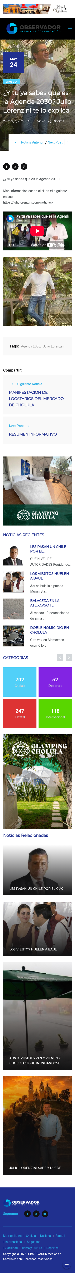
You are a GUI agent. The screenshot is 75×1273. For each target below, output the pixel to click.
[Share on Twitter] (15, 166)
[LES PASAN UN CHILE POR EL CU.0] (13, 555)
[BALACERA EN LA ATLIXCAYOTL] (13, 609)
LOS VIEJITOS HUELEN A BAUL (33, 949)
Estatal (60, 1235)
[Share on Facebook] (6, 166)
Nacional (45, 1235)
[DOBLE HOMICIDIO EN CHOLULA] (13, 636)
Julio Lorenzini (53, 346)
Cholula (11, 82)
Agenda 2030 (30, 346)
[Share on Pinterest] (24, 166)
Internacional (13, 1242)
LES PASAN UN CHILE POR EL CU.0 (36, 889)
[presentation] (60, 657)
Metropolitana (12, 1235)
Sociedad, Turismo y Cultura (23, 1248)
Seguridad (33, 1242)
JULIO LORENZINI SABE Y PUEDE (35, 1168)
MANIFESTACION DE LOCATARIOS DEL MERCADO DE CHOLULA (36, 398)
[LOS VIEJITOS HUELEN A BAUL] (13, 582)
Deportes (52, 1248)
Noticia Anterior (32, 142)
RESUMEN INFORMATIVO (33, 434)
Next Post (55, 142)
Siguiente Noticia (29, 384)
